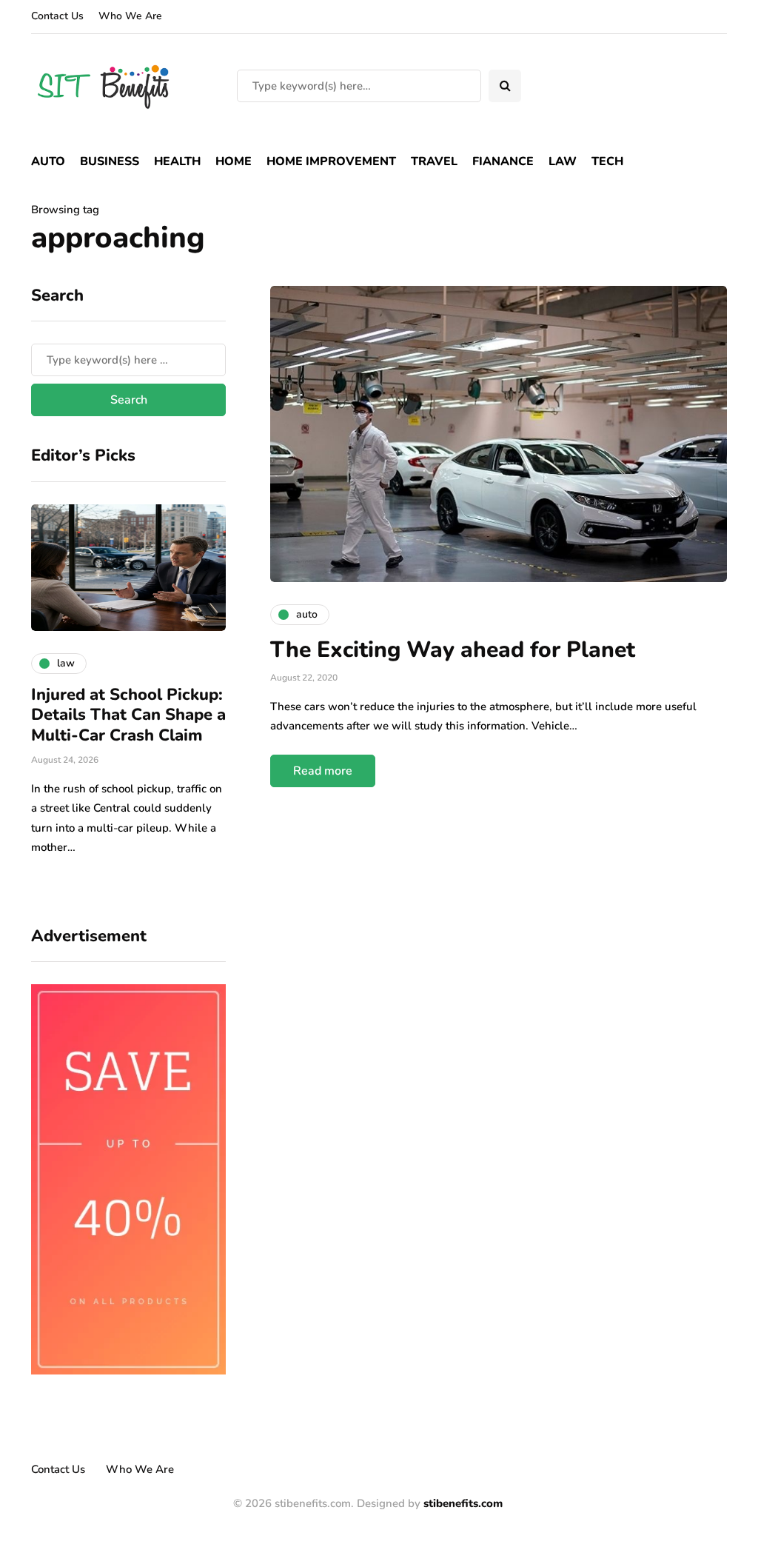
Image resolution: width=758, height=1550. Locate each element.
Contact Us (57, 16)
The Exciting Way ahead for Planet (452, 650)
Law (563, 161)
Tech (607, 161)
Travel (434, 161)
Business (109, 161)
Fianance (503, 161)
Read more (322, 771)
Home (233, 161)
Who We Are (130, 16)
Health (177, 161)
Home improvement (331, 161)
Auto (48, 161)
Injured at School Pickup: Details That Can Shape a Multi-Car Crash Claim (128, 715)
